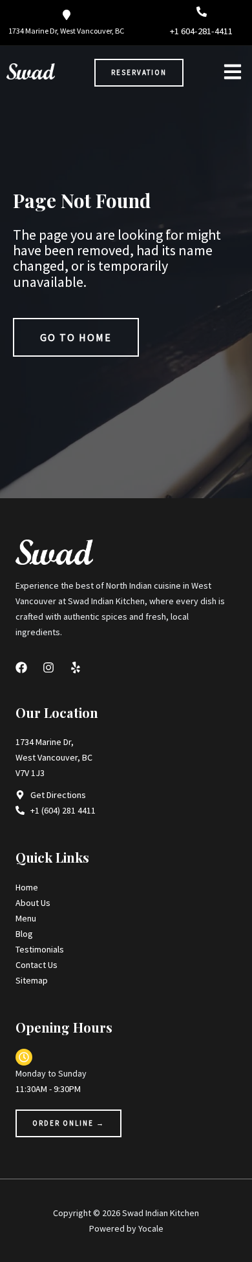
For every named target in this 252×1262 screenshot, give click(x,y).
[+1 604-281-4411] (201, 11)
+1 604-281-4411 (201, 31)
